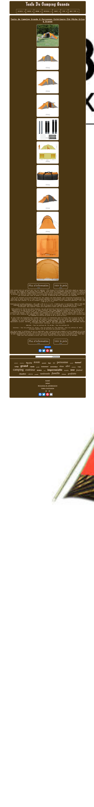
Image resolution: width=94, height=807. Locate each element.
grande (37, 367)
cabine (30, 374)
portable (36, 374)
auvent (44, 363)
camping (18, 369)
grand (24, 365)
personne (62, 362)
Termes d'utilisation (47, 388)
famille (56, 373)
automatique (54, 366)
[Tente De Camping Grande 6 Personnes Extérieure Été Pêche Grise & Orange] (48, 35)
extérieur (30, 369)
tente (37, 362)
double (66, 370)
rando (32, 367)
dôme (61, 366)
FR (49, 391)
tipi (54, 363)
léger (49, 363)
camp (17, 366)
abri (68, 366)
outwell (71, 363)
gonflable (72, 373)
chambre (22, 374)
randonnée (45, 373)
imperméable (54, 369)
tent (72, 369)
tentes (39, 370)
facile (29, 363)
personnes (74, 367)
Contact (47, 383)
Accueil (47, 380)
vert (45, 370)
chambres (22, 363)
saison (16, 363)
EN (46, 391)
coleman (64, 374)
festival (79, 370)
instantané (44, 366)
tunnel (78, 362)
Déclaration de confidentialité (47, 385)
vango (79, 366)
